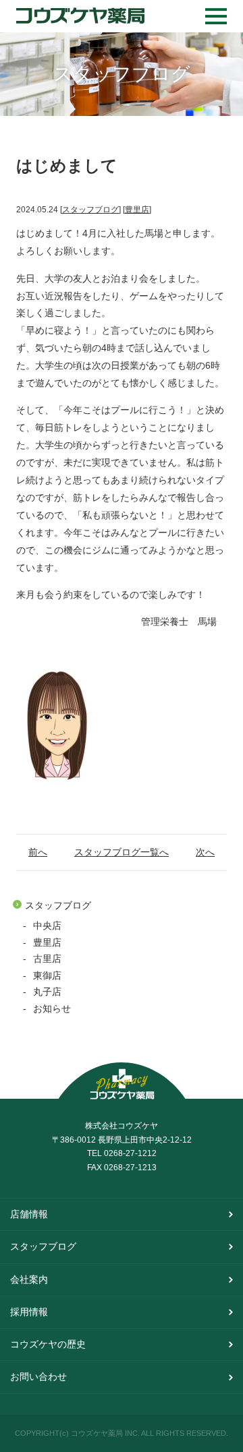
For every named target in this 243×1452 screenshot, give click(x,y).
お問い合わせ (38, 1376)
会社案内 (29, 1279)
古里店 (47, 959)
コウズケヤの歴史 (48, 1344)
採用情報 (29, 1311)
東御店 (47, 976)
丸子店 (47, 992)
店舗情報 (29, 1214)
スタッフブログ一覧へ (121, 852)
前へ (37, 852)
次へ (205, 852)
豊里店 (47, 943)
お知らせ (52, 1009)
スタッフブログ (58, 906)
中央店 (47, 926)
